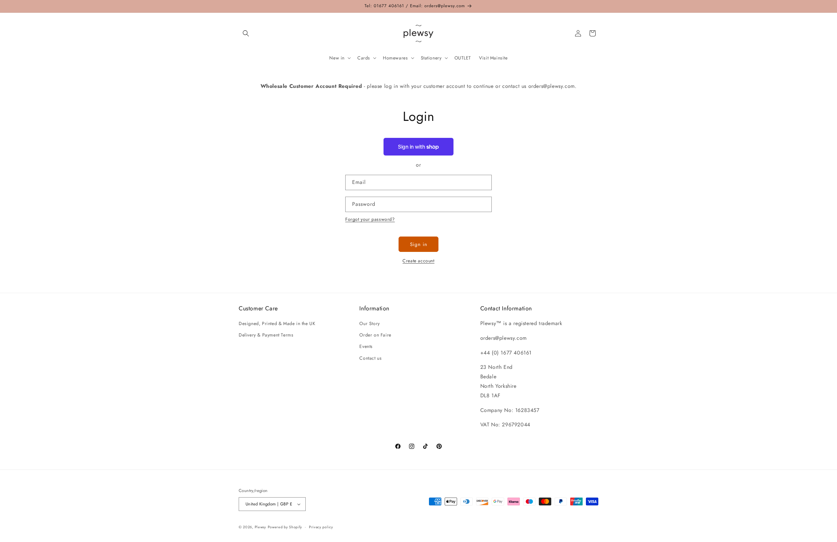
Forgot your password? (370, 219)
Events (366, 346)
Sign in (418, 244)
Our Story (369, 323)
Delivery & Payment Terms (266, 335)
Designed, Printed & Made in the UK (277, 323)
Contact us (370, 358)
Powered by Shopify (285, 527)
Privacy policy (321, 527)
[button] (246, 33)
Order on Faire (375, 335)
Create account (418, 260)
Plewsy (260, 527)
